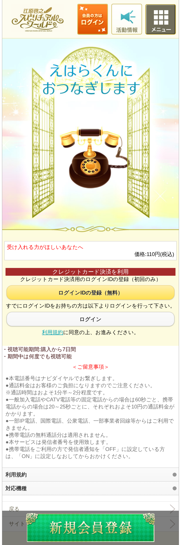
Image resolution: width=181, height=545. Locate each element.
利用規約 (52, 332)
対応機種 (16, 488)
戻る (14, 509)
